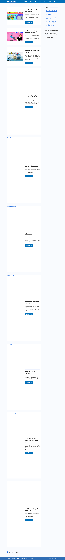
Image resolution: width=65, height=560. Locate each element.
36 (16, 552)
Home (55, 1)
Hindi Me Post (56, 558)
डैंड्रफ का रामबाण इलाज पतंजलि (50, 22)
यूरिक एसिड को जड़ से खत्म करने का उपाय (52, 10)
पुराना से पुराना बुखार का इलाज (50, 24)
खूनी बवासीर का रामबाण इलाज (50, 25)
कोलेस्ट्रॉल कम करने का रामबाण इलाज (51, 11)
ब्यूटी (35, 1)
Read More (28, 22)
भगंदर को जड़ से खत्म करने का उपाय (51, 17)
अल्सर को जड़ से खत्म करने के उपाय (51, 21)
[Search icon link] (57, 1)
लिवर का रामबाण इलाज (49, 13)
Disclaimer (17, 558)
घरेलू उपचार (25, 1)
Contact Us (13, 558)
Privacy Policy (31, 558)
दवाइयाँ (31, 1)
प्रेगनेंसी (44, 1)
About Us (8, 558)
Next (18, 552)
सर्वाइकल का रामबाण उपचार (49, 14)
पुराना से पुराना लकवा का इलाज (50, 15)
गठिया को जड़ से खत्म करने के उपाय (51, 20)
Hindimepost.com (48, 34)
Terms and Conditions (24, 558)
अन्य (50, 1)
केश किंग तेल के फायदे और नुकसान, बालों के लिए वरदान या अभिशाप (31, 440)
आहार (40, 1)
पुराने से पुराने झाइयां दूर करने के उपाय (51, 18)
